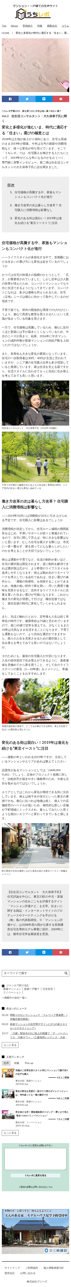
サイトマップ (12, 1267)
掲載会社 (52, 25)
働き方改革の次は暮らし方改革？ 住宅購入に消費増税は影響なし (38, 207)
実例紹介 (28, 25)
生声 (6, 1063)
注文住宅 (48, 988)
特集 (39, 25)
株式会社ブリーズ (37, 1281)
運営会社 (10, 1273)
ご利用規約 (31, 1267)
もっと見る (10, 1044)
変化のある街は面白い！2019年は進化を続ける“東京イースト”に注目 (38, 220)
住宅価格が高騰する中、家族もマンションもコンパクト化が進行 (38, 194)
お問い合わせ (28, 1273)
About (14, 25)
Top (4, 25)
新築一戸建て (32, 988)
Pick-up (29, 1063)
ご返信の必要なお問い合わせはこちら (36, 1186)
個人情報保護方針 (54, 1267)
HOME (5, 33)
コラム (65, 25)
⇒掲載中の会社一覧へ (14, 997)
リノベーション (12, 992)
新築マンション (12, 988)
